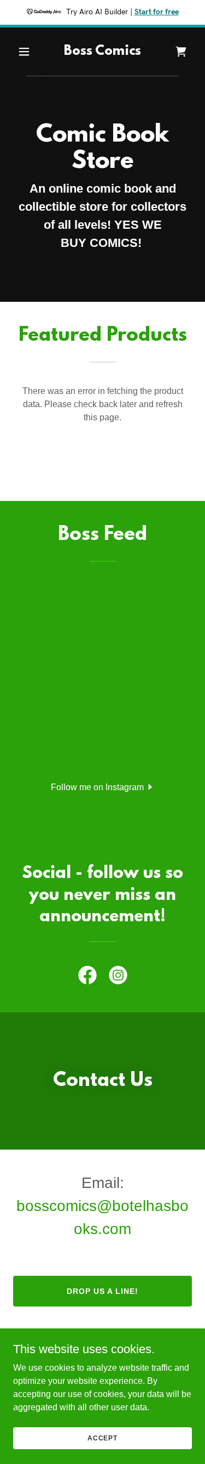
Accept (102, 1438)
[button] (26, 52)
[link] (102, 52)
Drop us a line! (102, 1291)
